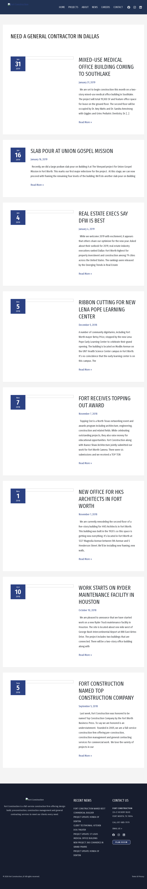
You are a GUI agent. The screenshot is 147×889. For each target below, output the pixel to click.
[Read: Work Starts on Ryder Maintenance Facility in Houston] (42, 607)
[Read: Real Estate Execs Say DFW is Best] (42, 236)
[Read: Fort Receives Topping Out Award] (42, 410)
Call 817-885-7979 (120, 822)
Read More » (85, 122)
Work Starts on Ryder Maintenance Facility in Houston (106, 594)
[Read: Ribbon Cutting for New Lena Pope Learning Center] (42, 315)
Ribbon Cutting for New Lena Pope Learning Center (107, 309)
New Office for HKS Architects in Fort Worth (101, 499)
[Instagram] (134, 7)
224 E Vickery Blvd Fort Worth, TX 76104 (122, 812)
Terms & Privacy (138, 876)
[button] (121, 842)
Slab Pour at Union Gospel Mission (72, 151)
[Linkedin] (124, 835)
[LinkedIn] (140, 7)
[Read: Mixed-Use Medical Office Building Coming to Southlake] (42, 68)
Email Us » (117, 828)
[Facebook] (128, 7)
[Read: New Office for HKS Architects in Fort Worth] (42, 512)
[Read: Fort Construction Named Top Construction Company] (42, 703)
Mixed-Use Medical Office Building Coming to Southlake (106, 66)
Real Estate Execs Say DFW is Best (103, 217)
